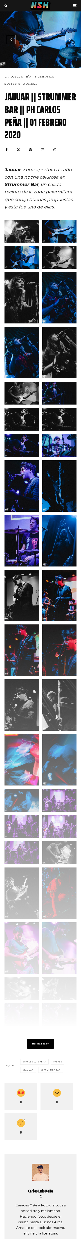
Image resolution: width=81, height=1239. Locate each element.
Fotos (58, 1062)
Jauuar (29, 1070)
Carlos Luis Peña (17, 76)
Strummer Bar (51, 1070)
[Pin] (30, 149)
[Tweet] (18, 149)
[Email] (42, 149)
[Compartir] (7, 149)
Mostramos (44, 76)
